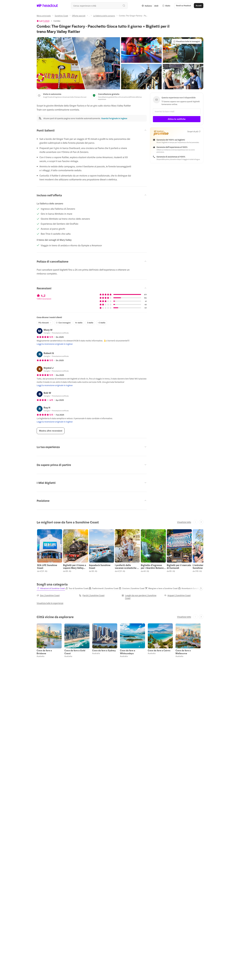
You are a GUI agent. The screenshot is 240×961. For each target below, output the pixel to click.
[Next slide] (201, 522)
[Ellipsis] (89, 16)
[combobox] (99, 5)
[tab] (51, 588)
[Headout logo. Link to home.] (47, 5)
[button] (78, 63)
